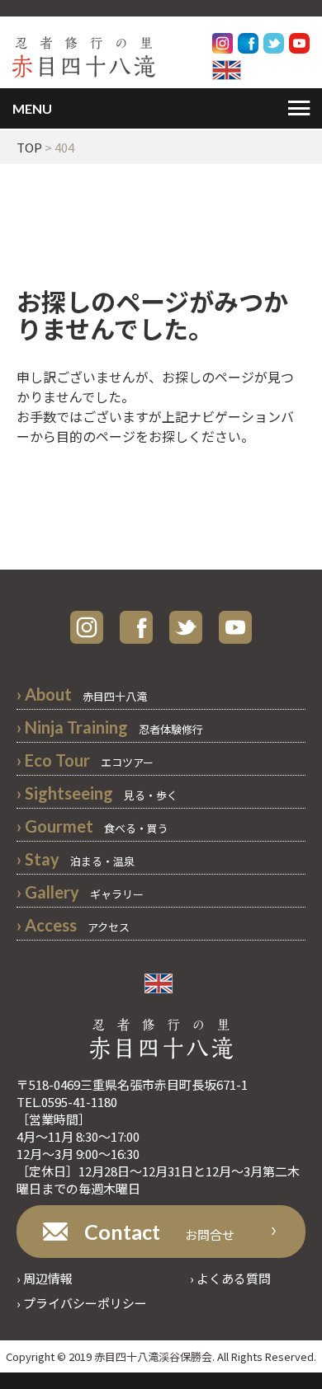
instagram (86, 627)
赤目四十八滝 (82, 696)
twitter (185, 627)
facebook (136, 627)
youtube (235, 627)
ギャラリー (80, 894)
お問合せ (159, 1231)
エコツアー (85, 762)
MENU (32, 108)
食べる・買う (92, 828)
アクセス (73, 927)
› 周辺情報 (45, 1278)
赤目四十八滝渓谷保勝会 (153, 1356)
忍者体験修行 (110, 729)
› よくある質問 (230, 1278)
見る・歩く (97, 795)
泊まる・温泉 (76, 861)
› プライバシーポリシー (82, 1303)
